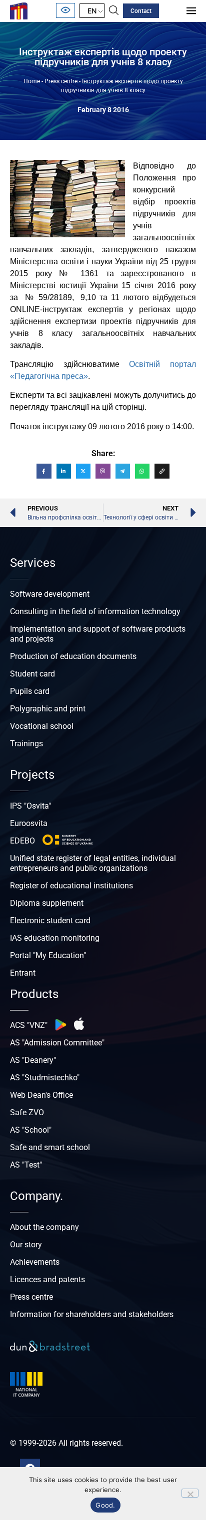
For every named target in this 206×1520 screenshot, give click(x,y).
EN (92, 10)
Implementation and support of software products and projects (98, 634)
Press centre (61, 81)
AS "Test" (26, 1165)
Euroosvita (29, 823)
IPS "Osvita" (30, 806)
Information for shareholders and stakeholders (92, 1314)
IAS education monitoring (55, 938)
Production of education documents (73, 656)
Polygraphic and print (48, 708)
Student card (32, 673)
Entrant (23, 973)
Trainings (26, 743)
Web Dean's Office (41, 1095)
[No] (190, 1493)
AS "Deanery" (33, 1060)
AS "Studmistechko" (45, 1077)
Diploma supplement (47, 903)
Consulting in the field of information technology (95, 611)
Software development (50, 594)
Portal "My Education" (48, 955)
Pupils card (30, 691)
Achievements (35, 1262)
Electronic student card (50, 920)
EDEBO (22, 840)
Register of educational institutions (71, 885)
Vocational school (42, 726)
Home (32, 81)
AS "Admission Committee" (57, 1042)
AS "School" (31, 1130)
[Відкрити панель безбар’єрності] (65, 10)
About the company (44, 1227)
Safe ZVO (27, 1112)
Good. (105, 1505)
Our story (26, 1244)
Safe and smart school (50, 1147)
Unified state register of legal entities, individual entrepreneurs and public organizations (93, 863)
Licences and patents (47, 1279)
